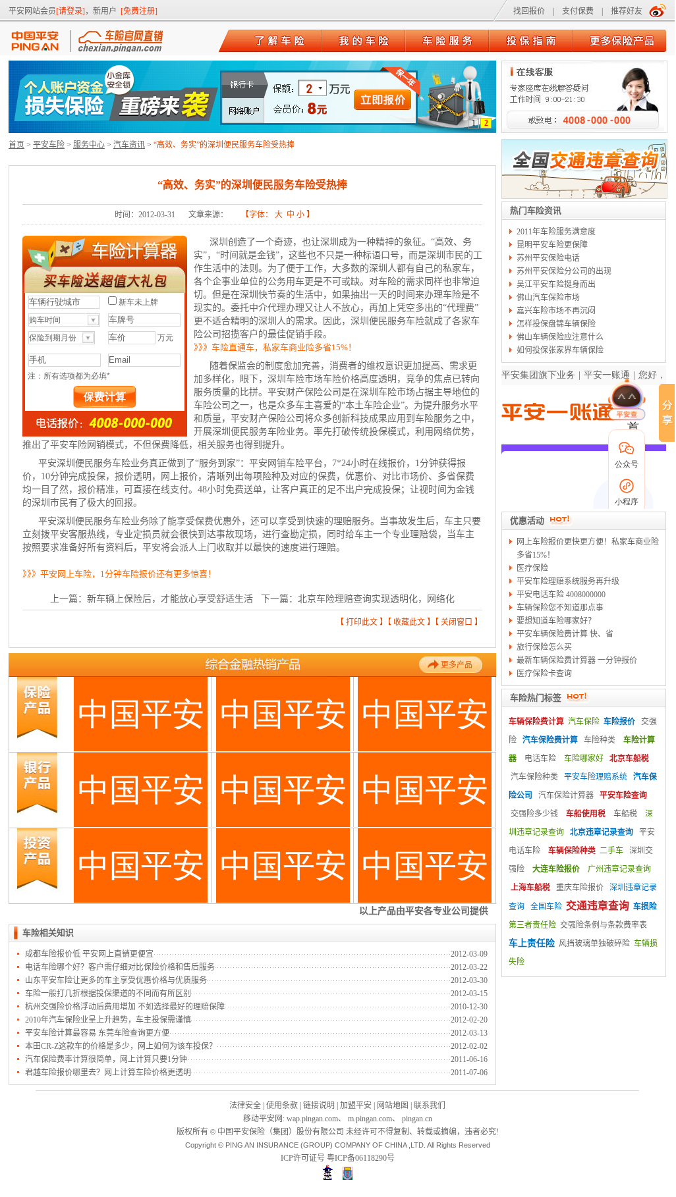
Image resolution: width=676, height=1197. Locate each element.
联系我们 (429, 1105)
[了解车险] (280, 41)
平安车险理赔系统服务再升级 (568, 581)
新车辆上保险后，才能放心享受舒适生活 (170, 599)
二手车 (611, 850)
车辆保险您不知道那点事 (560, 607)
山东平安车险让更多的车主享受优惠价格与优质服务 (116, 980)
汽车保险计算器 (566, 795)
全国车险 (546, 906)
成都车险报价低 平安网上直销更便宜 (89, 954)
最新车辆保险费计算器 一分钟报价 (577, 660)
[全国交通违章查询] (584, 196)
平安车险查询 (623, 795)
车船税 (625, 813)
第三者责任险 (532, 925)
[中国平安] (39, 41)
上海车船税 (530, 887)
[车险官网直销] (117, 41)
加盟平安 (356, 1105)
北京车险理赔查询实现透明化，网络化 (376, 599)
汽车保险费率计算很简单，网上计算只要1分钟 (106, 1059)
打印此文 (362, 622)
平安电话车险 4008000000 (561, 594)
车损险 (645, 906)
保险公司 (286, 418)
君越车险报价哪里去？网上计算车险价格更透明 (108, 1072)
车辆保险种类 (572, 850)
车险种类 (599, 740)
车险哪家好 (584, 758)
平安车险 (49, 144)
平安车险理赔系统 (595, 777)
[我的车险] (364, 41)
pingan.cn (417, 1118)
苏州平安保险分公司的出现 (564, 271)
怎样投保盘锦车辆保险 (556, 324)
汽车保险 (584, 721)
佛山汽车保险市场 (548, 297)
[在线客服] (583, 129)
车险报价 (619, 721)
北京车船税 (629, 758)
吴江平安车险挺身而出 (556, 284)
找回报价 (529, 11)
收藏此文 (409, 622)
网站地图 (392, 1105)
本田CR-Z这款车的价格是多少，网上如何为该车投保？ (121, 1046)
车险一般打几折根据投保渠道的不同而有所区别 (108, 993)
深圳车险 (378, 392)
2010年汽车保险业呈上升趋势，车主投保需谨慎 (108, 1019)
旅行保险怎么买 (544, 647)
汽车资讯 (129, 144)
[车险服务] (448, 41)
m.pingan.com (370, 1118)
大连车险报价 (556, 869)
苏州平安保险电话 (548, 258)
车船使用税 (586, 813)
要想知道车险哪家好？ (556, 620)
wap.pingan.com (312, 1118)
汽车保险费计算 (550, 740)
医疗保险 (532, 568)
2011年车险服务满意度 (556, 231)
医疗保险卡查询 (544, 673)
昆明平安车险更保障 (552, 245)
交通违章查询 (597, 905)
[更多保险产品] (622, 41)
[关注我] (657, 10)
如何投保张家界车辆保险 (560, 350)
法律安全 (245, 1105)
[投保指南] (531, 41)
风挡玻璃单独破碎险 (594, 943)
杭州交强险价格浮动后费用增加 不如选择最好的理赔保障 (125, 1006)
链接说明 (319, 1105)
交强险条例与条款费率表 (603, 925)
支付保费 (578, 11)
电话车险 (540, 758)
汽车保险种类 (534, 777)
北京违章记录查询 (601, 832)
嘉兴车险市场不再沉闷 (556, 310)
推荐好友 (626, 11)
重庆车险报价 (580, 887)
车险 (332, 379)
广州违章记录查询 (619, 869)
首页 (16, 144)
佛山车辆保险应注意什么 (560, 337)
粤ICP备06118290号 (361, 1158)
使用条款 (282, 1105)
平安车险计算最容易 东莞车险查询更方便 (97, 1033)
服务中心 (89, 144)
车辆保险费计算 (536, 721)
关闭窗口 (456, 622)
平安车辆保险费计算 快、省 (565, 634)
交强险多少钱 (534, 813)
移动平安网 (263, 1118)
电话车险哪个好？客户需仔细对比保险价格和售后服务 (120, 967)
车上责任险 (532, 943)
